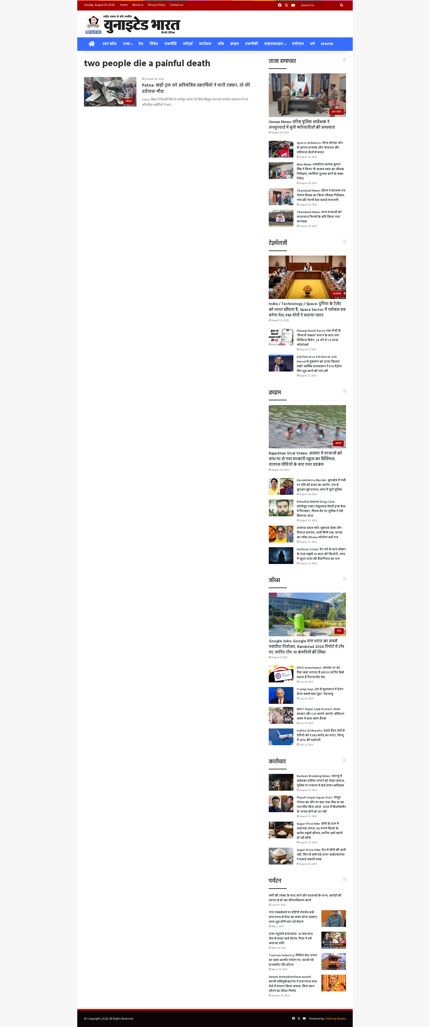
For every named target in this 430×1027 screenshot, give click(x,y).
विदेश (154, 44)
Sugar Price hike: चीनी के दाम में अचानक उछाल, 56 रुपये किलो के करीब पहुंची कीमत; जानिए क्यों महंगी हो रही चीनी (320, 831)
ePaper (327, 44)
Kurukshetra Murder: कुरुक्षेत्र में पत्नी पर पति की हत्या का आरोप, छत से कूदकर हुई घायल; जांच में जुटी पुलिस (321, 485)
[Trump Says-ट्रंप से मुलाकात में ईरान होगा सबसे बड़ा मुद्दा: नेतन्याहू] (281, 695)
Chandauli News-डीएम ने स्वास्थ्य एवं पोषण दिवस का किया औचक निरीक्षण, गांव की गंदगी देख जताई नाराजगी (321, 195)
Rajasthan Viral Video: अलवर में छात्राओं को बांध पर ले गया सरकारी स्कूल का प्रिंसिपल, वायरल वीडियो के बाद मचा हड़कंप (305, 459)
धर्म (312, 44)
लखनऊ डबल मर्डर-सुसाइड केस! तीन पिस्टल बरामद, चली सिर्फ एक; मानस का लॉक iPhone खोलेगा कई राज (319, 532)
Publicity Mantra (336, 1018)
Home (124, 5)
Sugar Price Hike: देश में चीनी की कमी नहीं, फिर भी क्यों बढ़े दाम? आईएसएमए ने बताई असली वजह (321, 855)
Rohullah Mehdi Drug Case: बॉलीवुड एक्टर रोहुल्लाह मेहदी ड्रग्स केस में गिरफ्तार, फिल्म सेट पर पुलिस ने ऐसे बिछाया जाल (321, 509)
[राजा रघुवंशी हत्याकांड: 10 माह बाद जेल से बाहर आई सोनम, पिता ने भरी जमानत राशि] (333, 940)
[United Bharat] (132, 24)
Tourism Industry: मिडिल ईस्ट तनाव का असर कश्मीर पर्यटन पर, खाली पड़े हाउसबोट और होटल (293, 960)
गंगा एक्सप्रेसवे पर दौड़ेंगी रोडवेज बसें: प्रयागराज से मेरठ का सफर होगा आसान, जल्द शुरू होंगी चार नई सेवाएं (293, 917)
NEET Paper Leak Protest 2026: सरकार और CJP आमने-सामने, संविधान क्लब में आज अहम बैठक (320, 714)
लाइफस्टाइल (273, 44)
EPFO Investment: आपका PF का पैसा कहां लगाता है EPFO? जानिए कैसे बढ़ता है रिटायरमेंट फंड (320, 672)
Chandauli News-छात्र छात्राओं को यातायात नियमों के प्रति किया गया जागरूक (319, 217)
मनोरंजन (298, 44)
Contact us (176, 5)
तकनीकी (251, 44)
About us (137, 5)
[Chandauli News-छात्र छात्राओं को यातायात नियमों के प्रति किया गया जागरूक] (281, 218)
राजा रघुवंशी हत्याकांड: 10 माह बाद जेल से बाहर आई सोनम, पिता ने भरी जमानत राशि (291, 938)
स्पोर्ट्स (188, 44)
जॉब (221, 44)
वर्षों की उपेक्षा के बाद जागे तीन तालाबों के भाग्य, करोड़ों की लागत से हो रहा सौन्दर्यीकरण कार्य (305, 898)
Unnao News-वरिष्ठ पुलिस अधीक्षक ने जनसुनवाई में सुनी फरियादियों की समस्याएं (302, 125)
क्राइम (234, 44)
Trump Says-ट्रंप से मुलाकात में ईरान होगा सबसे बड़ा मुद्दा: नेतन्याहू (320, 692)
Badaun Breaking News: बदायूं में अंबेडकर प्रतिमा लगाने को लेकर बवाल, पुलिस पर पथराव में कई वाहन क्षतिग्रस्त (321, 781)
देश (140, 44)
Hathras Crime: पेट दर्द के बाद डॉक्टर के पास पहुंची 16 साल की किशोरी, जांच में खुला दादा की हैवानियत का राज (321, 554)
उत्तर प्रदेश (110, 44)
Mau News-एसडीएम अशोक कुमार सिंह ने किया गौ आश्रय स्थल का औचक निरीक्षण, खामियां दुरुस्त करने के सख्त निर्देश (320, 171)
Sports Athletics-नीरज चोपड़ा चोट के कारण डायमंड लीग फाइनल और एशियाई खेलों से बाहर (320, 148)
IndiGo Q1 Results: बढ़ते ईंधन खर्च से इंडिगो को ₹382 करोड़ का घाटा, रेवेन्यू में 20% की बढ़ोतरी (321, 735)
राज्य (126, 44)
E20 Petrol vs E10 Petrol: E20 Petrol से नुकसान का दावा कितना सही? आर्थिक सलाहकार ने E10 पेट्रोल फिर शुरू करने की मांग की (319, 364)
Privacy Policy (156, 5)
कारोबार (205, 44)
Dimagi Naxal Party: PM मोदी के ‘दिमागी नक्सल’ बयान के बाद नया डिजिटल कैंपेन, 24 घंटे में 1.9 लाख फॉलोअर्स (319, 338)
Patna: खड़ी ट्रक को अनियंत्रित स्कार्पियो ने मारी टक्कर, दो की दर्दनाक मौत (196, 88)
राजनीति (170, 44)
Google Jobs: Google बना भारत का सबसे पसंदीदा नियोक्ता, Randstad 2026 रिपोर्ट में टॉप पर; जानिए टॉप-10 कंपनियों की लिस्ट (306, 647)
